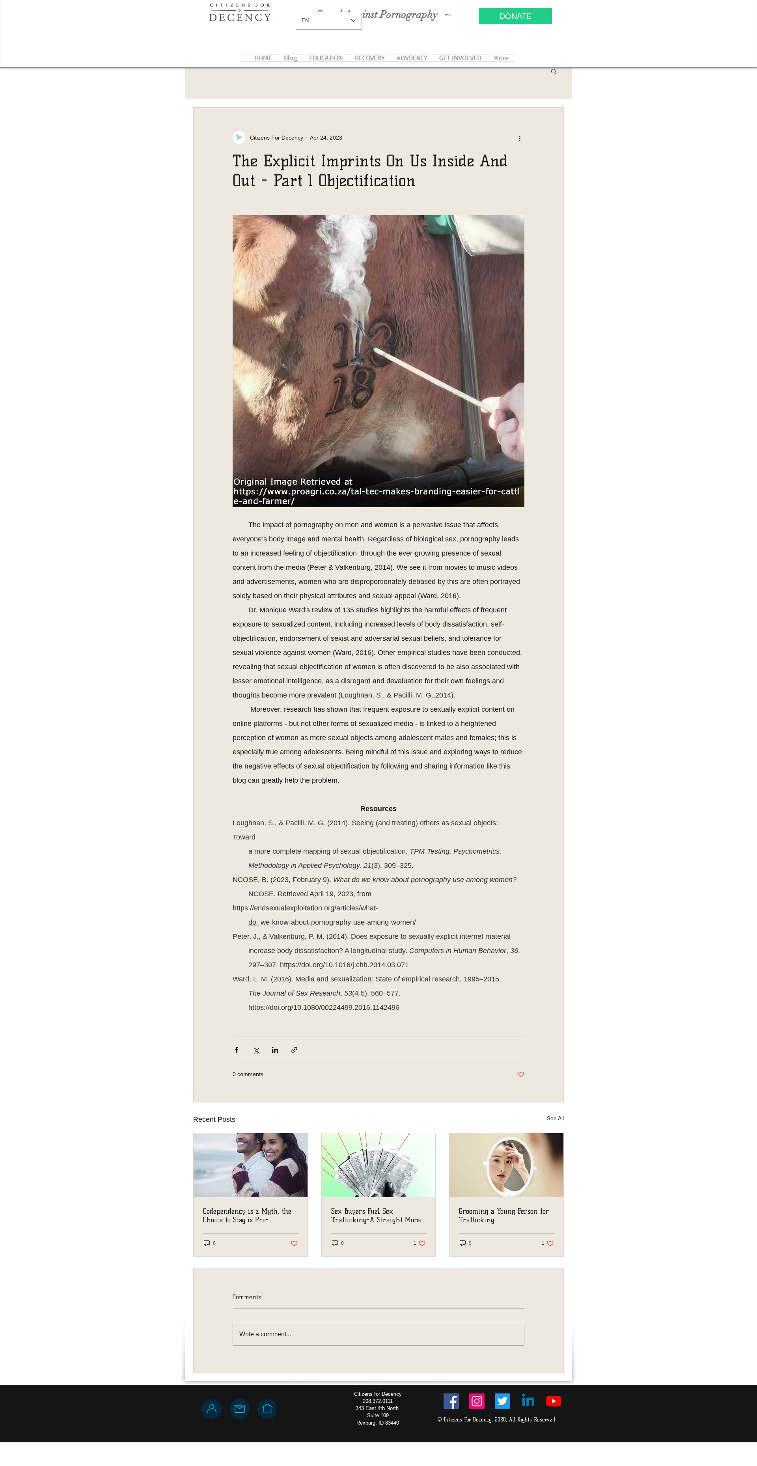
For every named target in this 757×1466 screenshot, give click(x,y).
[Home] (267, 1409)
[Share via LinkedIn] (275, 1050)
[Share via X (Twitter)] (255, 1050)
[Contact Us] (212, 1409)
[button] (553, 71)
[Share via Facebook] (236, 1050)
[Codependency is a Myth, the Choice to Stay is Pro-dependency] (251, 1165)
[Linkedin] (528, 1401)
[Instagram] (477, 1401)
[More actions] (519, 137)
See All (555, 1118)
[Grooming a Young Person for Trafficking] (506, 1165)
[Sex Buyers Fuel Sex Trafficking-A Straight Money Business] (379, 1165)
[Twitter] (502, 1401)
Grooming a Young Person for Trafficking (504, 1215)
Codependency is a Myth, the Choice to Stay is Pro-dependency (247, 1215)
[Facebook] (451, 1401)
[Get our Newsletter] (240, 1409)
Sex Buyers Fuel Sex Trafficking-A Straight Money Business (378, 1215)
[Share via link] (294, 1050)
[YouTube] (553, 1401)
